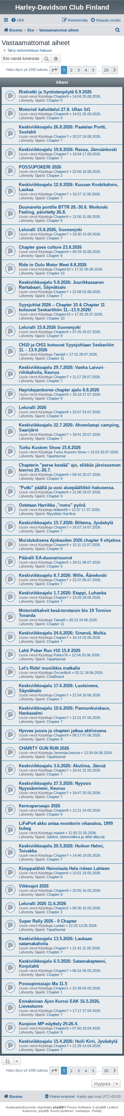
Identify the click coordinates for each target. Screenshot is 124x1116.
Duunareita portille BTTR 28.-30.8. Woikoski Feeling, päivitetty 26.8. (63, 210)
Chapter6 (61, 217)
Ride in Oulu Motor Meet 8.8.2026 (53, 264)
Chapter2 (61, 172)
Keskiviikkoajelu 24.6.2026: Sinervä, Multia (62, 633)
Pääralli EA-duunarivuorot (45, 557)
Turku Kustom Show (70, 452)
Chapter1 (61, 988)
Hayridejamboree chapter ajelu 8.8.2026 (59, 389)
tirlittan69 (61, 510)
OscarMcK (62, 673)
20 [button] (106, 70)
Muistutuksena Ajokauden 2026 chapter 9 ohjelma (69, 540)
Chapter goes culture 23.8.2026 (50, 247)
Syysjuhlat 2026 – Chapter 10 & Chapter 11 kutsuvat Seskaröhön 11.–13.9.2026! (62, 307)
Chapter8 (61, 412)
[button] (54, 70)
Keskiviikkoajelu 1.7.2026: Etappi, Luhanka (62, 592)
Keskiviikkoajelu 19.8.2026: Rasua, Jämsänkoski (68, 149)
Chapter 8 (54, 416)
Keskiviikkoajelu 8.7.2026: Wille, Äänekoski (63, 575)
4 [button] (86, 70)
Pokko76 (61, 655)
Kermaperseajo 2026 (39, 805)
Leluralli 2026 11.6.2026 (42, 903)
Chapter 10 (55, 273)
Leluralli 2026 (32, 407)
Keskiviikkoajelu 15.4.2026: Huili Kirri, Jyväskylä (68, 1041)
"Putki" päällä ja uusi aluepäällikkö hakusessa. (67, 487)
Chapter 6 (54, 221)
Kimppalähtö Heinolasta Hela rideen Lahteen (64, 868)
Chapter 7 (54, 140)
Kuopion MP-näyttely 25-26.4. (48, 1023)
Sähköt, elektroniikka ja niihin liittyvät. (76, 837)
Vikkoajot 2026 (34, 886)
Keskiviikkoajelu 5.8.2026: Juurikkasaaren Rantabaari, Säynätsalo (61, 285)
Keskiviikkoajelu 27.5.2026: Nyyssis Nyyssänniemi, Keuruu (55, 786)
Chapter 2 (54, 176)
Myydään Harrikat (61, 514)
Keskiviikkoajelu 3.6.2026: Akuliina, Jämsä (62, 765)
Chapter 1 (54, 992)
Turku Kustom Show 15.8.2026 (50, 447)
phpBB (58, 1107)
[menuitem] (17, 20)
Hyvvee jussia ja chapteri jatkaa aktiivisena (62, 730)
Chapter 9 (54, 100)
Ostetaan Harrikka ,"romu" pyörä (52, 505)
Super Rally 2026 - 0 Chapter (48, 921)
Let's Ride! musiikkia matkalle (49, 668)
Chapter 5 (54, 566)
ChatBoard (55, 677)
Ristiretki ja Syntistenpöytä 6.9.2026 (55, 91)
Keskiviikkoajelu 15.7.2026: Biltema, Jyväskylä (66, 522)
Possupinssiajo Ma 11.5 (43, 983)
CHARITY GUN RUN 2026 (44, 748)
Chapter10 (62, 269)
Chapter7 (61, 136)
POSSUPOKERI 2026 (40, 167)
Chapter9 (61, 96)
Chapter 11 (55, 358)
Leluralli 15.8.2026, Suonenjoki (50, 229)
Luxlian (59, 926)
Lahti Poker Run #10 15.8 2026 (49, 650)
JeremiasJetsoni (67, 753)
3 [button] (78, 70)
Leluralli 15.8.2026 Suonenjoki (50, 327)
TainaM (59, 354)
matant (59, 833)
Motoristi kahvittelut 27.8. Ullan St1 (54, 109)
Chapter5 (61, 562)
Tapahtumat (56, 456)
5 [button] (93, 70)
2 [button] (71, 70)
